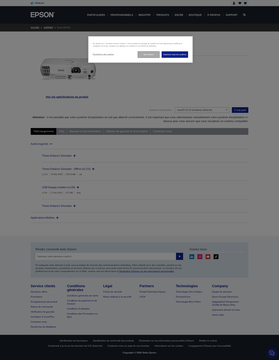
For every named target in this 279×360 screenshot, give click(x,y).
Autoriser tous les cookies (174, 54)
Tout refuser (149, 54)
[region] (140, 49)
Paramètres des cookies (103, 54)
